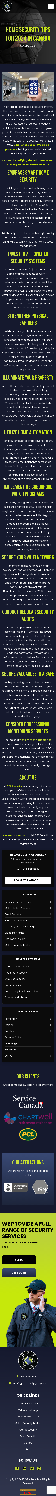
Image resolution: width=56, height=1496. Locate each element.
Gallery (28, 1442)
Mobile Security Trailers (28, 1423)
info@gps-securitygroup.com (30, 1383)
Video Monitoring (28, 1410)
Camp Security (28, 1429)
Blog (28, 1449)
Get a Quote (18, 1272)
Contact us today (14, 835)
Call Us (19, 1260)
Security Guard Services (28, 1403)
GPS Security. (31, 1479)
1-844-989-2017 (29, 868)
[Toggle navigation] (51, 6)
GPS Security (14, 786)
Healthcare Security (28, 1416)
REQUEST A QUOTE (26, 880)
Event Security (28, 1436)
